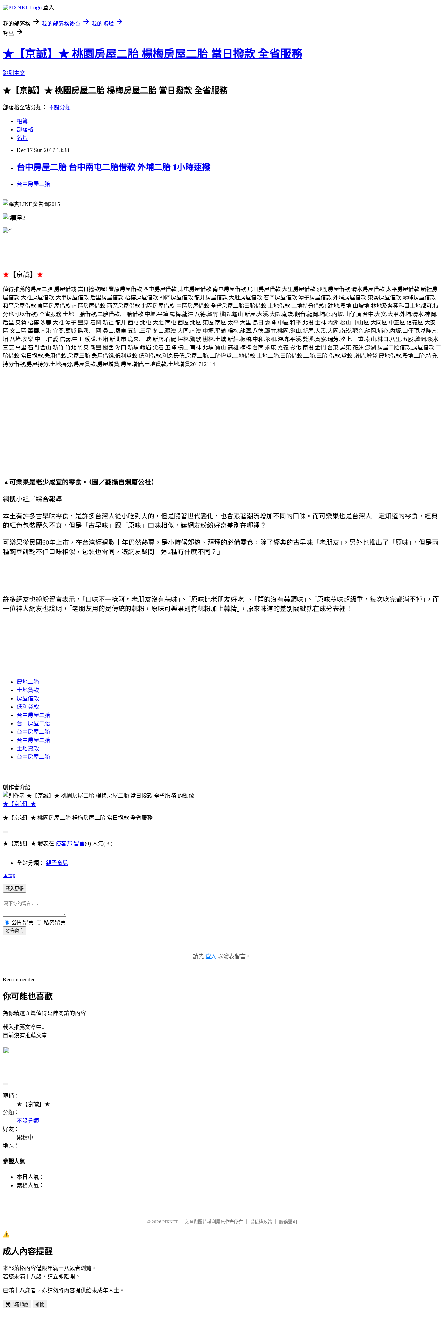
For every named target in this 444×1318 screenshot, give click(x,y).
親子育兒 (57, 863)
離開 (39, 1304)
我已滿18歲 (17, 1304)
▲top (9, 875)
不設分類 (60, 107)
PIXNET (170, 1221)
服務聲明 (288, 1221)
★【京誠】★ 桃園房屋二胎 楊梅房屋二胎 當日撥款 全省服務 (152, 54)
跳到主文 (14, 73)
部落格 (25, 130)
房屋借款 (28, 698)
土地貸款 (28, 690)
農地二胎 (28, 682)
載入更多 (15, 888)
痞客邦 (64, 844)
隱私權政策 (261, 1221)
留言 (79, 844)
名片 (22, 138)
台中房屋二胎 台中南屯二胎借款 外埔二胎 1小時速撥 (113, 167)
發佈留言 (15, 931)
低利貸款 (28, 707)
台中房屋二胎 (33, 184)
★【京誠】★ (19, 804)
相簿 (22, 121)
